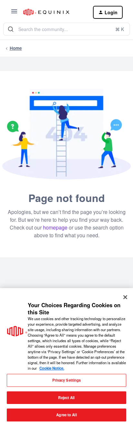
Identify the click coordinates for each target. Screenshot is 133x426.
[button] (14, 13)
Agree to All (66, 414)
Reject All (66, 397)
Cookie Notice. (51, 368)
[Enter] (10, 29)
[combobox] (66, 29)
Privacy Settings (66, 380)
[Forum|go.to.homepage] (53, 12)
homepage (55, 227)
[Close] (125, 297)
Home (16, 48)
